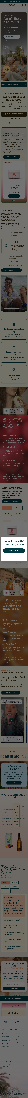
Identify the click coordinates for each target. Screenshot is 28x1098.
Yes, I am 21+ (14, 550)
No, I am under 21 (14, 556)
